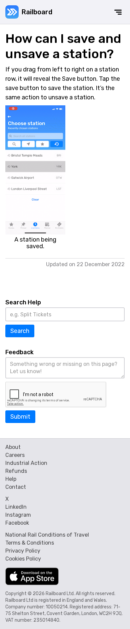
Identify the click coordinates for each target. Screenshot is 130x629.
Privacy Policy (22, 551)
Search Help (23, 302)
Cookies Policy (23, 559)
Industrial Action (26, 463)
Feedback (19, 352)
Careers (15, 455)
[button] (118, 12)
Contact (15, 487)
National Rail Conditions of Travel (47, 535)
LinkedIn (16, 507)
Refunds (16, 471)
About (13, 447)
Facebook (17, 523)
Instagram (18, 515)
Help (10, 479)
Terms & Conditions (29, 543)
